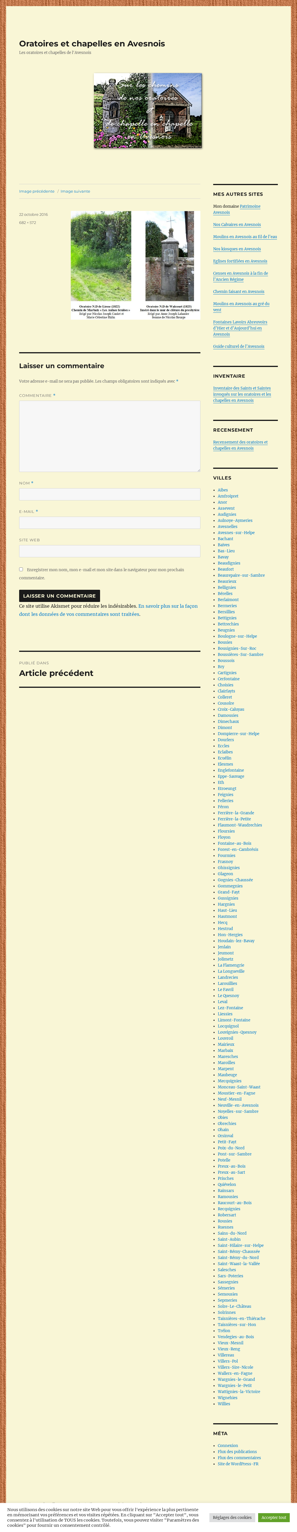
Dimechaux (228, 721)
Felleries (225, 800)
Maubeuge (227, 1074)
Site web (29, 540)
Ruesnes (225, 1227)
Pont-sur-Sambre (234, 1154)
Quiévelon (227, 1184)
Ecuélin (224, 758)
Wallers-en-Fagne (235, 1373)
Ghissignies (229, 867)
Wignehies (228, 1397)
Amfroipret (228, 496)
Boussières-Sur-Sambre (240, 654)
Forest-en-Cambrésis (238, 849)
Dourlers (226, 739)
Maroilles (226, 1062)
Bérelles (225, 593)
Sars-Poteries (230, 1276)
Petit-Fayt (227, 1141)
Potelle (224, 1160)
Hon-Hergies (230, 934)
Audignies (227, 514)
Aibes (223, 490)
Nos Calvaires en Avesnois (237, 224)
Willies (224, 1403)
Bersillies (226, 611)
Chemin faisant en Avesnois (239, 291)
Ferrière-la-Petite (234, 819)
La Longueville (231, 971)
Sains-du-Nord (232, 1233)
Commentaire (37, 395)
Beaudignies (229, 563)
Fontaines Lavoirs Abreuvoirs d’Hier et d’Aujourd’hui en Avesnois (240, 328)
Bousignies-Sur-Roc (237, 648)
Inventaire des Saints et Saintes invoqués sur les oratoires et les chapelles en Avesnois (242, 394)
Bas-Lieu (226, 551)
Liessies (225, 1014)
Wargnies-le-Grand (236, 1379)
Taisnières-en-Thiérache (241, 1318)
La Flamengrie (231, 965)
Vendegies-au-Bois (236, 1336)
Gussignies (228, 898)
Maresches (228, 1056)
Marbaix (225, 1050)
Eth (221, 782)
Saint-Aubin (229, 1239)
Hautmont (227, 916)
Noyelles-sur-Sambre (238, 1111)
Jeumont (226, 953)
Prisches (226, 1178)
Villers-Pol (228, 1361)
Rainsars (226, 1190)
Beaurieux (227, 581)
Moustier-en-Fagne (236, 1093)
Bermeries (227, 605)
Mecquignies (230, 1081)
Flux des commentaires (239, 1457)
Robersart (227, 1215)
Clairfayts (226, 691)
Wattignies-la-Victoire (239, 1391)
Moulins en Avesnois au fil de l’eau (245, 236)
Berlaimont (228, 599)
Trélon (224, 1330)
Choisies (225, 685)
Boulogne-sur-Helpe (237, 636)
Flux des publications (237, 1451)
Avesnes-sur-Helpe (236, 532)
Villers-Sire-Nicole (235, 1367)
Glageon (225, 873)
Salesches (227, 1269)
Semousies (228, 1294)
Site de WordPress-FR (238, 1464)
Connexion (228, 1445)
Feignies (225, 794)
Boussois (226, 660)
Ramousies (228, 1196)
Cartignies (227, 672)
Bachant (225, 538)
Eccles (223, 746)
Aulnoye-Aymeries (235, 520)
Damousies (228, 715)
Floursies (226, 831)
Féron (223, 806)
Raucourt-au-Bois (235, 1202)
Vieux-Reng (229, 1349)
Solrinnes (227, 1312)
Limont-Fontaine (234, 1020)
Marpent (226, 1068)
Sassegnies (228, 1282)
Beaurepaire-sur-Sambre (241, 575)
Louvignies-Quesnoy (237, 1032)
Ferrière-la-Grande (236, 813)
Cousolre (226, 703)
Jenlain (224, 947)
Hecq (222, 922)
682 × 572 (27, 222)
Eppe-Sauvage (231, 776)
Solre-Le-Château (234, 1306)
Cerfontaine (229, 679)
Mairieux (226, 1044)
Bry (221, 666)
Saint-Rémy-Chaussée (239, 1251)
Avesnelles (228, 526)
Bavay (223, 557)
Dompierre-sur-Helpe (238, 733)
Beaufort (226, 569)
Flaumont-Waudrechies (240, 825)
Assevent (226, 508)
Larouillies (227, 983)
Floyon (224, 837)
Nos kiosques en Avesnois (237, 249)
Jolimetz (225, 959)
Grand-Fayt (229, 892)
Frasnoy (225, 861)
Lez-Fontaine (230, 1007)
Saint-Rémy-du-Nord (238, 1257)
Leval (222, 1001)
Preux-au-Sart (231, 1172)
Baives (224, 544)
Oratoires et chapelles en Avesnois (92, 43)
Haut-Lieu (227, 910)
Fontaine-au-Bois (234, 843)
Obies (223, 1117)
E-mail (28, 511)
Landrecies (228, 977)
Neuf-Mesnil (230, 1099)
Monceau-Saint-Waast (239, 1087)
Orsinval (225, 1135)
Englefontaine (231, 770)
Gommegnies (230, 886)
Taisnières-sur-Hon (237, 1324)
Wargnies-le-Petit (235, 1385)
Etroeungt (227, 788)
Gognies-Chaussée (235, 880)
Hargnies (226, 904)
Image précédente (37, 191)
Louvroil (225, 1038)
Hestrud (225, 928)
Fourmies (227, 855)
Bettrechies (228, 624)
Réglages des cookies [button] (232, 1517)
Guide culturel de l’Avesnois (239, 346)
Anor (222, 502)
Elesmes (225, 764)
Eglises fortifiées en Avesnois (240, 261)
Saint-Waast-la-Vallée (239, 1263)
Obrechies (227, 1123)
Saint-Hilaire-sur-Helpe (241, 1245)
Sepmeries (227, 1300)
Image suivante (75, 191)
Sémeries (226, 1288)
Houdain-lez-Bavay (236, 940)
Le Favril (225, 989)
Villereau (226, 1355)
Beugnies (226, 630)
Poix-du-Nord (231, 1148)
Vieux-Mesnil (230, 1343)
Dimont (225, 727)
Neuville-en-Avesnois (238, 1105)
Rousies (225, 1221)
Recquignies (229, 1209)
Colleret (225, 697)
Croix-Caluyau (231, 709)
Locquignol (228, 1026)
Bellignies (227, 587)
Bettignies (227, 618)
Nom (26, 483)
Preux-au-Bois (232, 1166)
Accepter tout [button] (274, 1517)
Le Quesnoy (228, 995)
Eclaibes (225, 752)
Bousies (225, 642)
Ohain (223, 1129)
